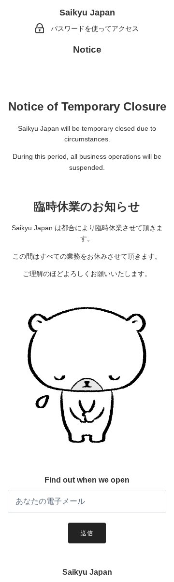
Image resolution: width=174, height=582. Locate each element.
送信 (87, 533)
